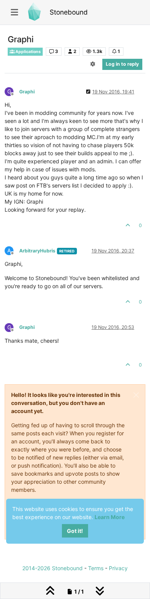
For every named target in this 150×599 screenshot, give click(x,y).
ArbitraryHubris (37, 251)
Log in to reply (122, 64)
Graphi (27, 92)
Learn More (110, 517)
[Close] (136, 395)
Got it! (75, 531)
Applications (28, 51)
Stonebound (69, 12)
